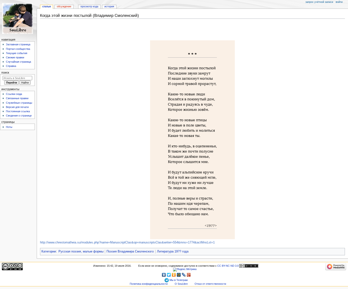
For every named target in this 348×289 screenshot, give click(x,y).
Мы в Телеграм (178, 280)
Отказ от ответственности (210, 283)
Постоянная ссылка (18, 111)
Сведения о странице (19, 115)
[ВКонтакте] (163, 275)
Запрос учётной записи (319, 1)
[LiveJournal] (183, 275)
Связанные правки (17, 98)
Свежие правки (15, 57)
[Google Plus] (188, 275)
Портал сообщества (18, 48)
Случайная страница (18, 61)
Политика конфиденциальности (149, 283)
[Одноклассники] (173, 275)
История (109, 6)
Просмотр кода (89, 6)
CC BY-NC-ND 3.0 (228, 265)
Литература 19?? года (172, 251)
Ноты (9, 127)
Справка (11, 66)
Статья (46, 6)
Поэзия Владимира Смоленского (130, 251)
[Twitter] (168, 275)
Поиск (5, 72)
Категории (48, 251)
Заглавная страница (18, 44)
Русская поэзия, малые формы (80, 251)
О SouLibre (181, 283)
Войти (339, 1)
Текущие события (16, 53)
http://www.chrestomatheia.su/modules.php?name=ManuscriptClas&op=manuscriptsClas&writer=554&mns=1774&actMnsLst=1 (127, 242)
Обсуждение (64, 6)
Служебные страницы (19, 102)
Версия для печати (17, 107)
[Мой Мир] (178, 275)
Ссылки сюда (14, 94)
